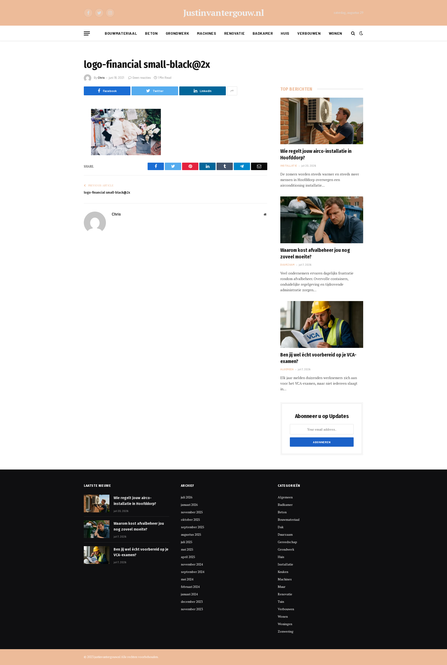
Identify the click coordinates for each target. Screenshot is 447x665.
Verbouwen (309, 33)
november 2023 (192, 609)
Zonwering (285, 631)
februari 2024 (190, 586)
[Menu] (87, 33)
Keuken (283, 571)
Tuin (281, 601)
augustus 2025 (191, 534)
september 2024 (192, 571)
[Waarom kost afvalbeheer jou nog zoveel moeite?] (321, 219)
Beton (151, 33)
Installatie (288, 165)
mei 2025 (187, 549)
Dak (281, 527)
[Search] (353, 33)
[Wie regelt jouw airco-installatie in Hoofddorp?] (321, 121)
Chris (101, 77)
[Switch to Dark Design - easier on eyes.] (360, 33)
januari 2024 (189, 594)
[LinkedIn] (67, 148)
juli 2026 (186, 497)
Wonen (335, 33)
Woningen (285, 624)
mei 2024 (187, 579)
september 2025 (192, 527)
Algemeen (287, 369)
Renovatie (234, 33)
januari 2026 (189, 504)
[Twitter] (67, 136)
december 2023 (192, 601)
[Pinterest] (67, 160)
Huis (285, 33)
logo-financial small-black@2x (107, 192)
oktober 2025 (190, 519)
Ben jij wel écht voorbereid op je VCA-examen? (318, 358)
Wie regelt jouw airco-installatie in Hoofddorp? (316, 154)
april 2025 (188, 557)
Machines (206, 33)
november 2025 (192, 512)
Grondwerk (177, 33)
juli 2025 (186, 542)
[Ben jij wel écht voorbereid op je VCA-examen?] (321, 324)
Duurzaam (287, 264)
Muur (281, 586)
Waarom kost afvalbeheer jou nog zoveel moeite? (315, 253)
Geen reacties (141, 77)
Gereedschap (287, 542)
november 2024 (192, 564)
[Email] (67, 171)
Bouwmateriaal (121, 33)
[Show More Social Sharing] (232, 90)
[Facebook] (67, 124)
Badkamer (263, 33)
